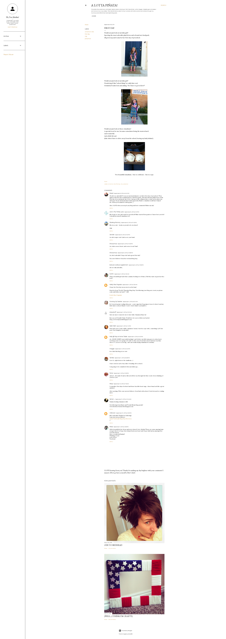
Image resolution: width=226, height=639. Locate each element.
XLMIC (112, 274)
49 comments (112, 548)
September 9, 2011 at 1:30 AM (121, 274)
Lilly (86, 36)
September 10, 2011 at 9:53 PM (123, 413)
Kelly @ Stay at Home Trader (118, 336)
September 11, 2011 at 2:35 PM (121, 426)
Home (94, 16)
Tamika (112, 358)
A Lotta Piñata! (104, 5)
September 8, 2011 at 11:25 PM (125, 243)
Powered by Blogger (127, 630)
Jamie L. (112, 399)
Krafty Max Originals (116, 284)
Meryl (111, 384)
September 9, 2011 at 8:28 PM (122, 357)
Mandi (111, 193)
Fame (111, 373)
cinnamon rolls (89, 32)
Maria (111, 427)
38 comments (112, 619)
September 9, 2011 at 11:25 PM (121, 373)
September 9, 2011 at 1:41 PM (124, 326)
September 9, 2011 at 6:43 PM (135, 336)
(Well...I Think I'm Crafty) (118, 616)
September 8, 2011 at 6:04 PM (121, 193)
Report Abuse (8, 54)
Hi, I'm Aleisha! (12, 17)
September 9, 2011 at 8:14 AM (130, 301)
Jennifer (112, 234)
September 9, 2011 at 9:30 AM (124, 312)
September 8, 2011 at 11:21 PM (122, 234)
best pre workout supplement (119, 265)
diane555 (130, 634)
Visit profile (12, 27)
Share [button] (86, 24)
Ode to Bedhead (113, 545)
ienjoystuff (113, 312)
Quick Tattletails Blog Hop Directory (121, 419)
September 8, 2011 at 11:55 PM (136, 265)
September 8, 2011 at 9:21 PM (131, 212)
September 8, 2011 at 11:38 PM (125, 252)
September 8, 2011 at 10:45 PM (129, 222)
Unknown (112, 413)
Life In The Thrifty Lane (117, 212)
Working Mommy (115, 222)
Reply (111, 208)
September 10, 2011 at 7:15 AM (121, 383)
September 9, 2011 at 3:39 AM (129, 284)
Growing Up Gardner (116, 301)
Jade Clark (113, 326)
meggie (112, 349)
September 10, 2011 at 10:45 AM (123, 399)
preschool (88, 38)
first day (87, 34)
